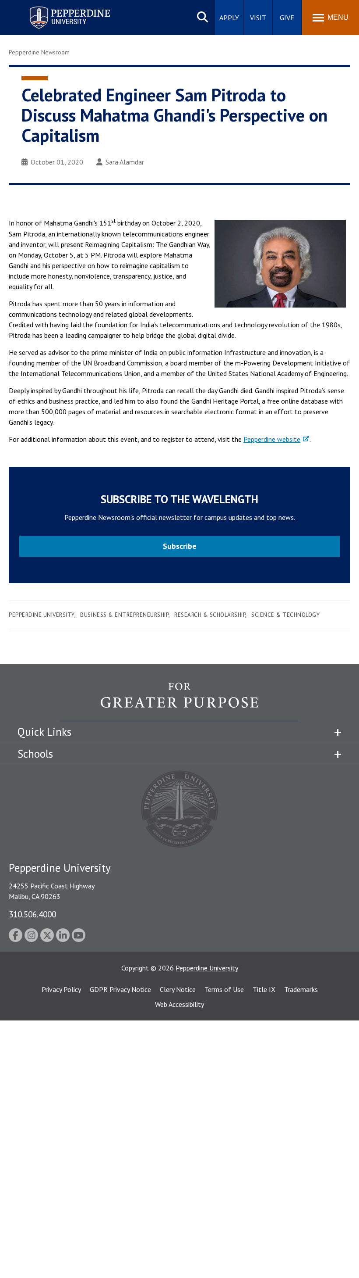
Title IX (264, 989)
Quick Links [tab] (44, 732)
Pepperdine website (271, 439)
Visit (258, 17)
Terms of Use (224, 989)
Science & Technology (285, 615)
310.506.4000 (32, 914)
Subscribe (180, 546)
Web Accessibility (179, 1004)
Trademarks (301, 989)
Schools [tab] (35, 754)
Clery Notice (178, 989)
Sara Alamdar (125, 162)
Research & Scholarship (209, 615)
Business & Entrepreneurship (124, 615)
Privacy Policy (61, 989)
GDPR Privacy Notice (120, 989)
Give (287, 17)
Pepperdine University (59, 8)
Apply (229, 17)
